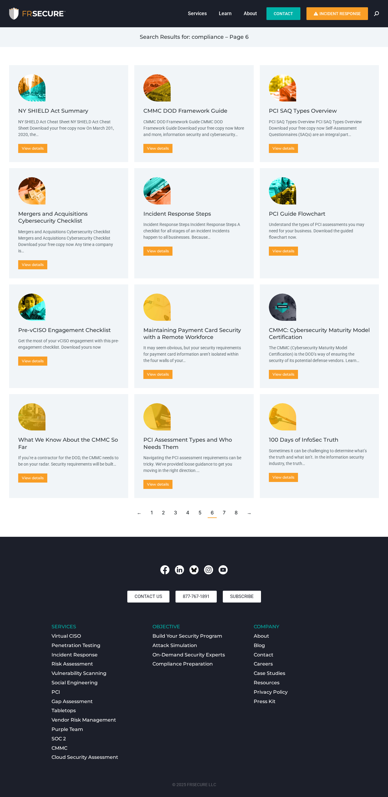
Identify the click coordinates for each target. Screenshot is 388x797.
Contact (263, 655)
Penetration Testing (76, 645)
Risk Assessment (72, 664)
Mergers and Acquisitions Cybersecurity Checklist (53, 217)
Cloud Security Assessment (85, 757)
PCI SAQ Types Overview (303, 111)
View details (33, 148)
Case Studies (269, 673)
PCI (56, 692)
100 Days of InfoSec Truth (303, 440)
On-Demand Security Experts (188, 655)
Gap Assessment (72, 701)
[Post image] (31, 87)
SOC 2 (59, 739)
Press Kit (265, 701)
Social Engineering (75, 683)
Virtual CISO (66, 636)
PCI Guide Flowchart (297, 214)
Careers (263, 664)
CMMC (59, 748)
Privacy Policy (271, 692)
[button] (148, 597)
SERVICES (64, 626)
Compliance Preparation (182, 664)
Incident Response (75, 655)
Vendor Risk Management (84, 720)
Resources (266, 683)
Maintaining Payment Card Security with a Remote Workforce (192, 333)
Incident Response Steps (177, 214)
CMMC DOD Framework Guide (185, 111)
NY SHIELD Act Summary (53, 111)
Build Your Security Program (187, 636)
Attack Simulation (174, 645)
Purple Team (67, 729)
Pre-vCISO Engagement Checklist (64, 330)
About (261, 636)
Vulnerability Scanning (79, 673)
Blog (259, 645)
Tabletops (64, 710)
